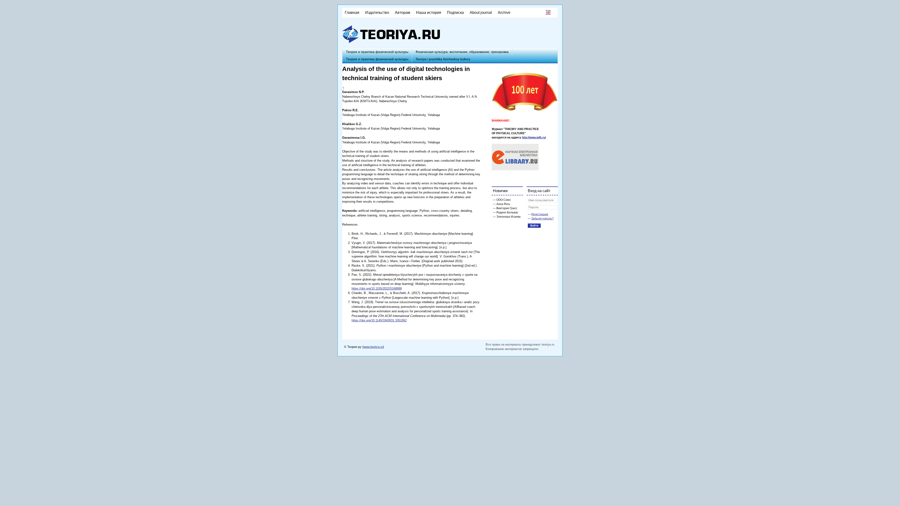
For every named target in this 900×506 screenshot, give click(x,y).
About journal (481, 13)
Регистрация (539, 214)
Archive (504, 13)
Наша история (428, 13)
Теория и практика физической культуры (377, 52)
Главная (352, 13)
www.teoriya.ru (373, 347)
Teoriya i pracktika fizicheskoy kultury (443, 59)
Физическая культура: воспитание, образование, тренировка (462, 52)
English (548, 12)
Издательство (377, 13)
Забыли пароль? (542, 218)
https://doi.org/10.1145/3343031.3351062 (379, 320)
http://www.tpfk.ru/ (534, 137)
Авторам (402, 13)
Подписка (455, 13)
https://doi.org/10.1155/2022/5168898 (377, 288)
